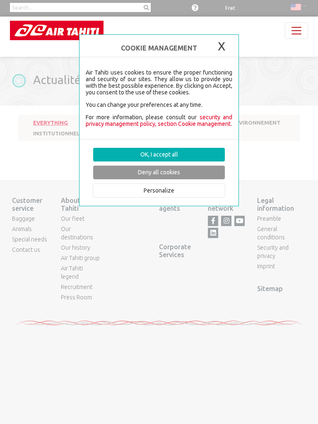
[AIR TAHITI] (57, 30)
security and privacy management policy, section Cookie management (159, 120)
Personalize (159, 190)
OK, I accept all (159, 154)
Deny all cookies (159, 172)
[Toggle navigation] (296, 30)
